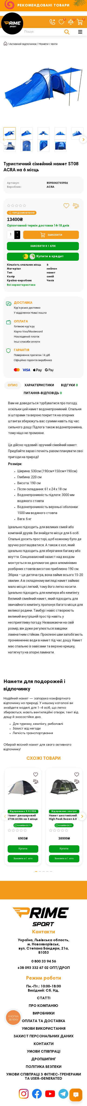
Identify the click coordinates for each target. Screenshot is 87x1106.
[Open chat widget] (75, 1094)
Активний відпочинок (23, 44)
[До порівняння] (76, 205)
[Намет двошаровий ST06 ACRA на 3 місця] (23, 788)
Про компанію (43, 1006)
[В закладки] (66, 205)
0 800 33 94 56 (43, 961)
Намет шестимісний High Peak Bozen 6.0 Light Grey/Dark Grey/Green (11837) (63, 817)
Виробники (44, 1013)
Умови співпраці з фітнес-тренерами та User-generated (43, 1077)
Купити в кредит (50, 256)
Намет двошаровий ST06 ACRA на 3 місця (22, 817)
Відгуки (69, 385)
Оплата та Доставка (43, 1021)
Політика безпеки (43, 1067)
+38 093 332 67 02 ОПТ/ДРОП (43, 968)
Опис (13, 385)
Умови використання (43, 1029)
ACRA (50, 187)
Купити (23, 848)
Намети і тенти (48, 44)
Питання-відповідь (43, 393)
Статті (43, 998)
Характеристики (39, 385)
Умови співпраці (43, 1052)
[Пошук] (67, 32)
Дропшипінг (43, 1059)
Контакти (44, 1044)
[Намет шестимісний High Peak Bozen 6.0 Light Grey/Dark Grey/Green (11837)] (64, 788)
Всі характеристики (21, 285)
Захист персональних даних (43, 1036)
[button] (3, 139)
